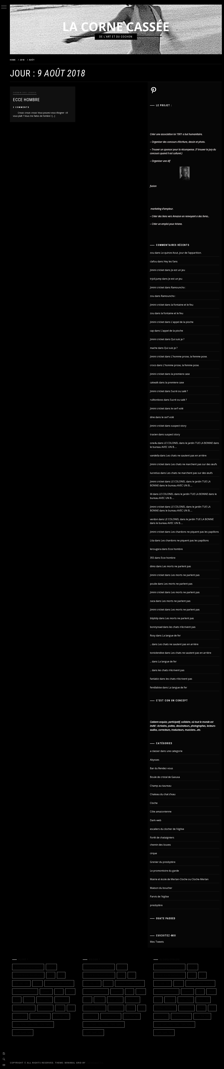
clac (51, 975)
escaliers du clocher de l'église (167, 829)
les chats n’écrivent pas (182, 627)
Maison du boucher (161, 888)
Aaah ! (52, 966)
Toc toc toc (61, 1016)
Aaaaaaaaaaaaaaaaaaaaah (28, 966)
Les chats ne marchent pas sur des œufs (194, 464)
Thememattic (95, 1062)
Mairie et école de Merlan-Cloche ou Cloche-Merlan (179, 879)
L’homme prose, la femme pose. (189, 356)
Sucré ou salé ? (179, 391)
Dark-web (155, 820)
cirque (153, 853)
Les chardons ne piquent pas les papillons (195, 531)
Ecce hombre (26, 99)
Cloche (154, 803)
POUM (29, 999)
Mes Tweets (157, 941)
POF (17, 999)
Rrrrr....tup (62, 999)
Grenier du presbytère (162, 862)
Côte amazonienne (160, 811)
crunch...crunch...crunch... (59, 983)
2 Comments (21, 107)
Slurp (60, 1008)
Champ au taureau (160, 785)
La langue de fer (171, 635)
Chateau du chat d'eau (162, 794)
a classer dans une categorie (166, 751)
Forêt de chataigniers (162, 837)
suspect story (178, 425)
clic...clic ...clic (21, 983)
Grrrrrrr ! (46, 991)
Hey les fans (171, 261)
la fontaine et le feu (182, 304)
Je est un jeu (178, 270)
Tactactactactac (40, 1016)
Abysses (154, 759)
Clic (61, 975)
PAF (59, 991)
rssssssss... (45, 1008)
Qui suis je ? (177, 339)
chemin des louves (25, 93)
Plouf (70, 991)
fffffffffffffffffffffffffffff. (25, 991)
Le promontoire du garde (164, 870)
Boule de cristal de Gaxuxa (165, 777)
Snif (71, 1008)
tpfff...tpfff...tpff (23, 1032)
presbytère (156, 905)
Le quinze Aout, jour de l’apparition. (181, 252)
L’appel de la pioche (182, 322)
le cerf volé (177, 408)
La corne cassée (115, 26)
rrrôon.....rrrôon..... (24, 1008)
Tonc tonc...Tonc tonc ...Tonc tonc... (33, 1024)
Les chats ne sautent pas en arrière (186, 455)
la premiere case (180, 374)
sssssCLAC (20, 1016)
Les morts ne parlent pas (176, 566)
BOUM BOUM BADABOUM (28, 975)
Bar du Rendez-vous (161, 768)
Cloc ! (37, 983)
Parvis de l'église (159, 896)
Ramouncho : (178, 287)
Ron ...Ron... (45, 999)
